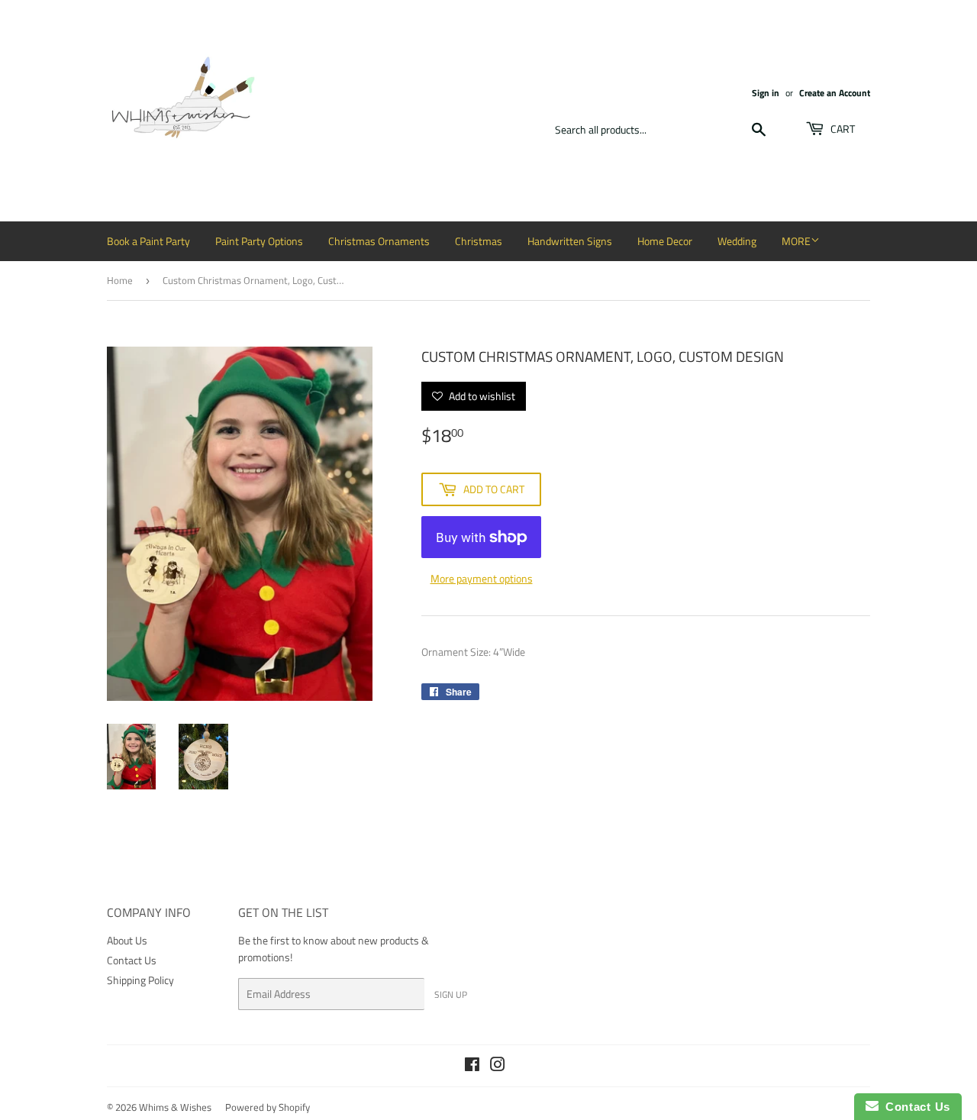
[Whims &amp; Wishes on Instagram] (497, 1066)
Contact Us (131, 960)
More (796, 241)
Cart (841, 129)
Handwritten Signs (569, 241)
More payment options (481, 578)
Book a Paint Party (148, 241)
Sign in (765, 93)
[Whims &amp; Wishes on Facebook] (472, 1066)
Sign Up (450, 994)
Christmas (478, 241)
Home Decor (664, 241)
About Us (127, 940)
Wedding (736, 241)
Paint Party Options (259, 241)
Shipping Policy (140, 980)
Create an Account (834, 93)
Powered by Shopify (267, 1107)
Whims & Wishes (175, 1107)
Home (120, 280)
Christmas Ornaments (379, 241)
